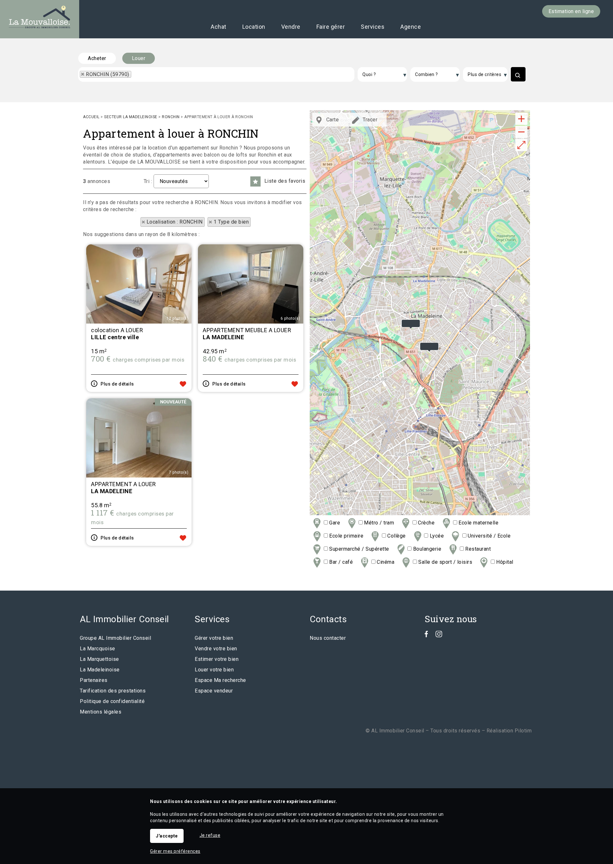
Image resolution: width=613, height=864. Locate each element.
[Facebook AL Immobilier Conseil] (426, 635)
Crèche (426, 523)
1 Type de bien (231, 222)
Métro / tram (378, 523)
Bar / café (340, 562)
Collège (396, 536)
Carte (332, 120)
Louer (139, 58)
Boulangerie (426, 549)
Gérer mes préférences (175, 851)
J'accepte (167, 835)
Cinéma (384, 562)
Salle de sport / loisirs (444, 562)
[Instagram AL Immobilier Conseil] (438, 635)
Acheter (97, 58)
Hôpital (504, 562)
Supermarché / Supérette (358, 549)
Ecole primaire (345, 536)
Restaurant (477, 549)
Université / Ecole (488, 536)
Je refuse (210, 835)
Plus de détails (117, 383)
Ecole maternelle (477, 523)
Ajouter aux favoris (183, 384)
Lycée (436, 536)
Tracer (369, 120)
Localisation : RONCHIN (175, 222)
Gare (334, 523)
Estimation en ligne (571, 11)
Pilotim (523, 731)
